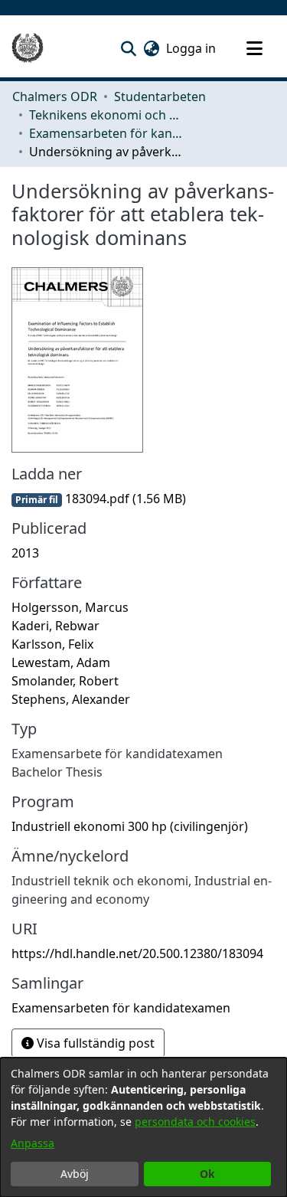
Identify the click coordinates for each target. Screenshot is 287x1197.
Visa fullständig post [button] (94, 1043)
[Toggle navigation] (254, 48)
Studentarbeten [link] (160, 96)
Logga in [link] (191, 48)
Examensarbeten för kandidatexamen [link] (105, 133)
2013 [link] (25, 553)
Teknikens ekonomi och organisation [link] (105, 114)
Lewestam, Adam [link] (60, 662)
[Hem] (27, 48)
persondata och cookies (195, 1121)
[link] (98, 498)
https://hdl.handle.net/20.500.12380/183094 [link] (137, 953)
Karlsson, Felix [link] (52, 644)
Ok (207, 1173)
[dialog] (143, 1127)
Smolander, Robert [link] (65, 680)
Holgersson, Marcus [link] (70, 607)
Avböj (74, 1173)
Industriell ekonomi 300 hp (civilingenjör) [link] (129, 826)
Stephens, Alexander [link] (70, 699)
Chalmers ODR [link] (54, 96)
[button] (128, 48)
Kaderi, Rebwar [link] (55, 625)
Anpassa (32, 1143)
